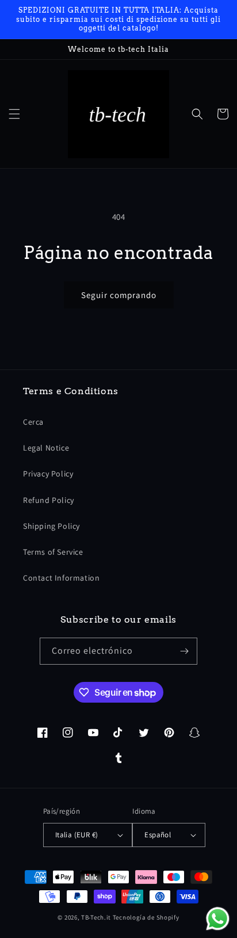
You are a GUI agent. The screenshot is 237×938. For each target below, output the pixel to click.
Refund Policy (48, 500)
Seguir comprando (118, 294)
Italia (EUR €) (76, 835)
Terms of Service (53, 552)
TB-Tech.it (96, 917)
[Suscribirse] (184, 651)
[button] (14, 114)
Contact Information (61, 578)
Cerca (33, 422)
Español (157, 835)
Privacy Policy (48, 473)
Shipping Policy (51, 526)
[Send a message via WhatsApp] (217, 918)
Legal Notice (46, 448)
